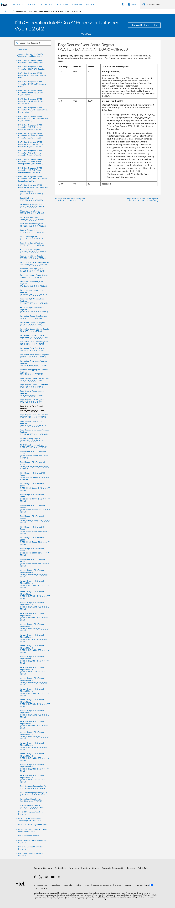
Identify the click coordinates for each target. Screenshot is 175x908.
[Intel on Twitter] (41, 877)
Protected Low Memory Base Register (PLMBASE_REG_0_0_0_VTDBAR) (33, 284)
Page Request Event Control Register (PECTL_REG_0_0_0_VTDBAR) (32, 408)
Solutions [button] (46, 4)
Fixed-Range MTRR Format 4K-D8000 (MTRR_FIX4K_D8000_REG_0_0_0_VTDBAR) (35, 519)
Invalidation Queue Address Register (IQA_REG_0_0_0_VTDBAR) (34, 330)
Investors (85, 868)
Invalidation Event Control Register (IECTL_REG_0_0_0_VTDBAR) (34, 343)
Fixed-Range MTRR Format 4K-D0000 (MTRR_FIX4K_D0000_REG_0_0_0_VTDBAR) (35, 508)
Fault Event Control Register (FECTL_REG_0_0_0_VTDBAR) (32, 244)
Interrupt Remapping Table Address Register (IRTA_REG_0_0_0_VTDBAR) (34, 372)
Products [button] (18, 4)
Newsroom (74, 868)
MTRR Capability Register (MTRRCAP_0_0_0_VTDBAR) (31, 439)
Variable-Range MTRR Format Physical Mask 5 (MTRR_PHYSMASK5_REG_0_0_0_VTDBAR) (34, 692)
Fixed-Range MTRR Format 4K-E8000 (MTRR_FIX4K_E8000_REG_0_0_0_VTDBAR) (34, 541)
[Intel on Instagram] (59, 877)
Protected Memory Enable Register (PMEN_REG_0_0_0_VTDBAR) (34, 276)
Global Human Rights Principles (120, 897)
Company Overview (43, 868)
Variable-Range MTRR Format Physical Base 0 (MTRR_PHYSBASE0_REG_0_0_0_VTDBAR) (35, 573)
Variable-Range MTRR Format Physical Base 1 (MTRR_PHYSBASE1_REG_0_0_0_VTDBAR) (35, 595)
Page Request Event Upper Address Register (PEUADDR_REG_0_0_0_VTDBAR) (34, 432)
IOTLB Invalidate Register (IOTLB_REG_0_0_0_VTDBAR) (32, 806)
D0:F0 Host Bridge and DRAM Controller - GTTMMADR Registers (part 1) (32, 75)
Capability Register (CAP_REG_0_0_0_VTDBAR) (31, 199)
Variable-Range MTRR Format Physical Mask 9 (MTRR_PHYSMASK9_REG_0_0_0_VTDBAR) (34, 778)
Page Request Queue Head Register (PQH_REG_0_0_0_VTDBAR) (34, 379)
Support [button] (32, 4)
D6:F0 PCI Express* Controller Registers (30, 848)
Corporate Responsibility (113, 868)
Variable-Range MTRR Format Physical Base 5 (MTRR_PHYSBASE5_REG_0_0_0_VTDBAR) (35, 681)
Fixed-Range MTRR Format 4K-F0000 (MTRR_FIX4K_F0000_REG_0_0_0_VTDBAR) (34, 551)
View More (86, 34)
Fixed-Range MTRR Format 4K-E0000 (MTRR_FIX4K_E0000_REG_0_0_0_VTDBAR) (34, 530)
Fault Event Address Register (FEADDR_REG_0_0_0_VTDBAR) (33, 257)
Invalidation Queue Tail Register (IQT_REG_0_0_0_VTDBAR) (32, 323)
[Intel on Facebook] (35, 877)
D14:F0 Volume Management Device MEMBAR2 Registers (33, 830)
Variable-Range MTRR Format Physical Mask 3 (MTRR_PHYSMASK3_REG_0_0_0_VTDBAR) (34, 649)
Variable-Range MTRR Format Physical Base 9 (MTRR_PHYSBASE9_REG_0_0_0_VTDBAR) (35, 767)
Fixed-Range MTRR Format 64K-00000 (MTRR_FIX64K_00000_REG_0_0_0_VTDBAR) (34, 454)
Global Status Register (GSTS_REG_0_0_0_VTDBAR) (32, 218)
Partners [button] (77, 4)
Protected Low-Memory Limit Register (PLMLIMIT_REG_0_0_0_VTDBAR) (33, 292)
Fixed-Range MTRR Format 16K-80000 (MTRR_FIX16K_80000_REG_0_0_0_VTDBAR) (34, 465)
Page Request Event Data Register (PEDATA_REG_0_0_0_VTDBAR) (34, 416)
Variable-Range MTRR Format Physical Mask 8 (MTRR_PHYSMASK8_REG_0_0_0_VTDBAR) (34, 757)
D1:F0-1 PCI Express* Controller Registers (31, 813)
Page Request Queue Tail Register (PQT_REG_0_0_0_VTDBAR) (34, 386)
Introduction (22, 50)
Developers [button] (62, 4)
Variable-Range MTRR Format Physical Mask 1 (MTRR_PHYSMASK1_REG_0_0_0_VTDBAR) (34, 605)
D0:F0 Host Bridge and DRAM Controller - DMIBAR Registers (30, 61)
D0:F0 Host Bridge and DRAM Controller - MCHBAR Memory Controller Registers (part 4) (30, 144)
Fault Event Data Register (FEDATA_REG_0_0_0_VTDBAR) (33, 250)
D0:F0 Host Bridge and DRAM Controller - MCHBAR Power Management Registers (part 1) (30, 161)
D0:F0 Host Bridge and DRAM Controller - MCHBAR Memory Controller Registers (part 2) (30, 127)
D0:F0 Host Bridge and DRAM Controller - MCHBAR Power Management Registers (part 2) (30, 170)
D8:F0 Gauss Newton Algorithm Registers (30, 854)
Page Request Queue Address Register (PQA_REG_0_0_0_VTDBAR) (32, 393)
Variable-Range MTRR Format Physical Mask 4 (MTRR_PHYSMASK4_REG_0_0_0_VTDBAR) (34, 670)
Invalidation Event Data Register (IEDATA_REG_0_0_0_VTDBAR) (33, 349)
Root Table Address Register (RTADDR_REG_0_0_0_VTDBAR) (33, 225)
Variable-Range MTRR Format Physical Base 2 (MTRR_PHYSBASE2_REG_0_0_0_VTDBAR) (35, 616)
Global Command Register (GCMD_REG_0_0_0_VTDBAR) (32, 212)
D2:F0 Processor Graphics (28, 836)
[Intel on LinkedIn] (47, 877)
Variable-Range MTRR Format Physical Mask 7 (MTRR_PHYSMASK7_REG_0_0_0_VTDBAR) (34, 735)
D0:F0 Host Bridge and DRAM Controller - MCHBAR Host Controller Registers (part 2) (33, 118)
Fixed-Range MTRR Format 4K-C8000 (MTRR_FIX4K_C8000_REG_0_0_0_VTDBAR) (35, 497)
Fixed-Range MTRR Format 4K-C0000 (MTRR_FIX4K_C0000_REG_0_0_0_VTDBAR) (35, 487)
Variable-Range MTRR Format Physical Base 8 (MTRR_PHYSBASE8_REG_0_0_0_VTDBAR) (35, 746)
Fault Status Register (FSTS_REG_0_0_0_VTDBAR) (31, 238)
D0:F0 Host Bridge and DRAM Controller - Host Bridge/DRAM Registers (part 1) (30, 92)
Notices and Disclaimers (132, 895)
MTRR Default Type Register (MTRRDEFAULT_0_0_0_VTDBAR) (33, 446)
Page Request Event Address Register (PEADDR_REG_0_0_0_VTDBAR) (33, 423)
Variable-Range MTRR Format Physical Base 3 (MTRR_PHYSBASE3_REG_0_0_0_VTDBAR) (35, 638)
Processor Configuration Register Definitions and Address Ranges (30, 55)
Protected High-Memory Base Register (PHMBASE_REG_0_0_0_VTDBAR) (34, 301)
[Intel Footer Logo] (19, 883)
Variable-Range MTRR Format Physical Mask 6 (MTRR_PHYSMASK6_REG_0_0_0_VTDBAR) (34, 713)
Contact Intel (60, 868)
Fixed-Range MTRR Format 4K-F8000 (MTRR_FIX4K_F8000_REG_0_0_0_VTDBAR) (34, 562)
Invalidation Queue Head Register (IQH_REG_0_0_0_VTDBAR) (33, 317)
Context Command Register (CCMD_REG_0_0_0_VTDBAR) (32, 231)
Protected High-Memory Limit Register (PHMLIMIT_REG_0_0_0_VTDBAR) (34, 309)
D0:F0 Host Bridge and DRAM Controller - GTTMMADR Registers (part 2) (32, 84)
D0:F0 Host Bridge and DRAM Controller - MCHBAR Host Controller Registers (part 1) (33, 110)
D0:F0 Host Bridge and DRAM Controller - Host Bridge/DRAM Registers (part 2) (30, 101)
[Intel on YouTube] (53, 877)
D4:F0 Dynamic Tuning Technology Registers (32, 841)
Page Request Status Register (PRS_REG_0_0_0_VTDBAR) (32, 401)
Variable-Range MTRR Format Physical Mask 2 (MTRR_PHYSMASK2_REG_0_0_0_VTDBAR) (34, 627)
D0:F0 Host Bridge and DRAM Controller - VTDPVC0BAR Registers (33, 186)
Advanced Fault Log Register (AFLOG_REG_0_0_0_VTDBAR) (32, 270)
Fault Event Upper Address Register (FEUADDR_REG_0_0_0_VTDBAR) (34, 263)
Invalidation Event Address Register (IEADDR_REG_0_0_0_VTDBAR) (34, 356)
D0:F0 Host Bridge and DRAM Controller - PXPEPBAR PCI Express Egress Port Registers (32, 179)
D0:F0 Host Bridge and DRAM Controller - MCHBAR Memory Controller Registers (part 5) (30, 153)
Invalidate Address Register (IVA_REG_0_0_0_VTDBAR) (31, 800)
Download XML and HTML (143, 25)
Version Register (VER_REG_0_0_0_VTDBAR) (31, 193)
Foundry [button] (91, 4)
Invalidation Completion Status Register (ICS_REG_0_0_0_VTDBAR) (34, 336)
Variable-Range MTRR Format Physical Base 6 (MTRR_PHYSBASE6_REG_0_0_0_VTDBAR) (35, 703)
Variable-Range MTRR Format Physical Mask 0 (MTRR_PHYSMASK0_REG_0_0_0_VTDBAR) (34, 584)
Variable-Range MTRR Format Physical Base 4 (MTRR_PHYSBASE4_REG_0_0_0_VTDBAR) (35, 659)
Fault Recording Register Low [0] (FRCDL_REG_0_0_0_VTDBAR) (33, 787)
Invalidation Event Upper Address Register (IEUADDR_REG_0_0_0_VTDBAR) (33, 363)
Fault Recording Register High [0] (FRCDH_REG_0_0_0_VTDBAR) (33, 794)
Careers (95, 868)
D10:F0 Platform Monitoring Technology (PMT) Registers (29, 819)
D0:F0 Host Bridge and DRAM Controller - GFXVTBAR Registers (31, 68)
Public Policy (144, 868)
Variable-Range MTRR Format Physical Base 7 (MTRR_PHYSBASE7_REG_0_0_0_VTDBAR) (35, 724)
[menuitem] (5, 11)
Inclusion (131, 868)
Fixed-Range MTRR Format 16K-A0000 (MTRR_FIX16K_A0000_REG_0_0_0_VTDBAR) (34, 476)
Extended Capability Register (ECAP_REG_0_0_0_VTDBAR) (32, 205)
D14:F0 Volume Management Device (33, 825)
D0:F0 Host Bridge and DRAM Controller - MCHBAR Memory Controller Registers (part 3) (30, 135)
